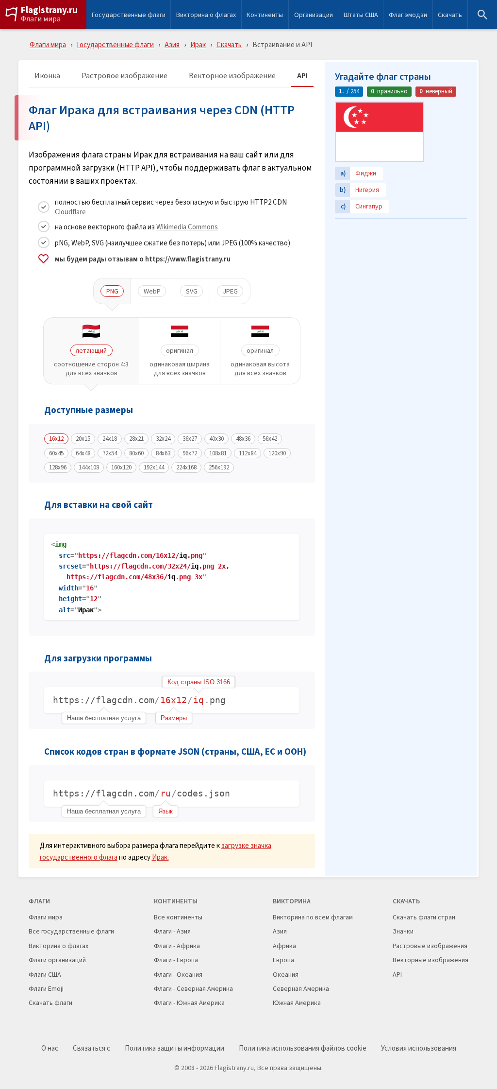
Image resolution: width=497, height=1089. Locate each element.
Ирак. (160, 857)
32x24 (163, 438)
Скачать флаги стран (424, 917)
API (302, 76)
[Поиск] (482, 14)
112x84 (247, 453)
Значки (403, 931)
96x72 (189, 453)
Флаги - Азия (172, 931)
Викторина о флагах (206, 14)
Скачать (450, 14)
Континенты (265, 14)
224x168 (186, 467)
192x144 (154, 467)
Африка (284, 946)
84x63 (163, 453)
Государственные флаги (129, 14)
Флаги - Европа (176, 960)
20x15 (83, 438)
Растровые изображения (430, 946)
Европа (283, 960)
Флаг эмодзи (408, 14)
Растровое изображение (124, 76)
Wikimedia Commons (187, 226)
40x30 (216, 438)
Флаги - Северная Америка (193, 989)
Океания (285, 974)
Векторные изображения (430, 960)
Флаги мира (41, 19)
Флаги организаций (57, 960)
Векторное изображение (232, 76)
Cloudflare (70, 211)
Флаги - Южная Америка (189, 1003)
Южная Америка (297, 1003)
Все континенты (178, 917)
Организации (313, 14)
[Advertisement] (401, 284)
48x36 (243, 438)
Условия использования (418, 1048)
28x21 (136, 438)
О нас (49, 1048)
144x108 (89, 467)
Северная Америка (301, 989)
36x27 (189, 438)
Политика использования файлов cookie (302, 1048)
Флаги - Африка (177, 946)
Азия (172, 44)
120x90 (277, 453)
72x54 (109, 453)
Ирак (198, 44)
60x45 (56, 453)
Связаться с (91, 1048)
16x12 (56, 438)
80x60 (136, 453)
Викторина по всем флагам (313, 917)
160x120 (121, 467)
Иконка (47, 76)
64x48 (83, 453)
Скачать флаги (50, 1003)
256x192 (219, 467)
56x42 (270, 438)
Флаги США (45, 974)
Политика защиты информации (174, 1048)
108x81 (218, 453)
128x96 (57, 467)
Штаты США (361, 14)
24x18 (109, 438)
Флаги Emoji (46, 989)
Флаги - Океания (178, 974)
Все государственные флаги (71, 931)
